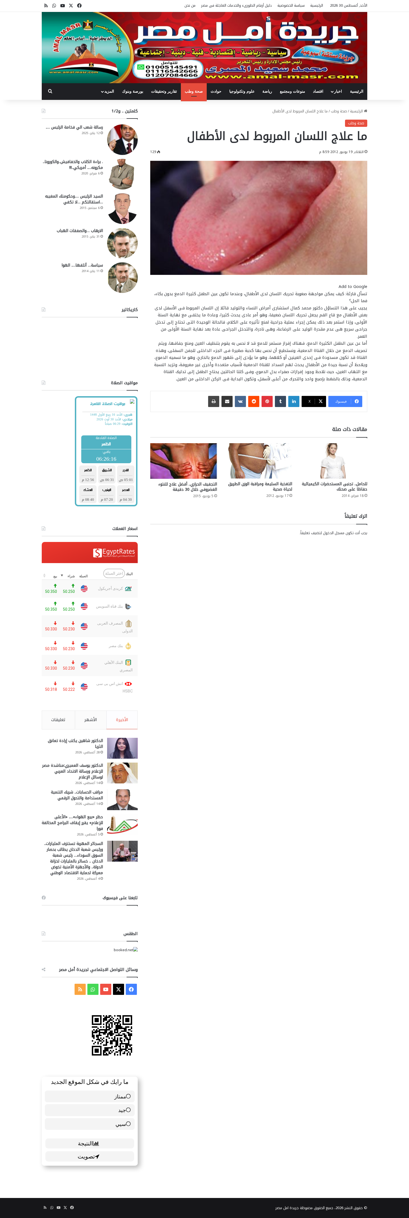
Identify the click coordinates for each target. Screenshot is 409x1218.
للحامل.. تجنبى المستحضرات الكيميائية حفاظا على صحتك (334, 486)
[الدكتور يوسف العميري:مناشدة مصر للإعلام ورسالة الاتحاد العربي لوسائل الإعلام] (122, 773)
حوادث (216, 91)
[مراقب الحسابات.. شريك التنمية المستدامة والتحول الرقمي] (122, 799)
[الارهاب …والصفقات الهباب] (122, 243)
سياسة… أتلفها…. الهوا (82, 265)
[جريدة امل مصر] (204, 47)
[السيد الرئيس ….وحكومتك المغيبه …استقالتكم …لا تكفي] (122, 208)
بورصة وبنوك (132, 91)
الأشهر (90, 720)
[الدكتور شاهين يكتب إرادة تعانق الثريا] (122, 748)
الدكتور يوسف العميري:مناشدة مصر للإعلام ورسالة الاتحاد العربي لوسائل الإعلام (72, 771)
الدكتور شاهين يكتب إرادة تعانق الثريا (75, 743)
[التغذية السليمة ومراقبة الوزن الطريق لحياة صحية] (258, 460)
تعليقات (58, 720)
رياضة (267, 91)
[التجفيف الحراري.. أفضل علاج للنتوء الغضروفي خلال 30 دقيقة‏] (183, 461)
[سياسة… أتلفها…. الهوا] (122, 277)
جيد (122, 1110)
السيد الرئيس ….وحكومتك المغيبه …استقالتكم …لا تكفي (74, 199)
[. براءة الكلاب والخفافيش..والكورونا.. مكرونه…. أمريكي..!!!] (122, 174)
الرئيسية (316, 5)
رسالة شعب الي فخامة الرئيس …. (74, 127)
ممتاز (120, 1096)
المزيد (109, 91)
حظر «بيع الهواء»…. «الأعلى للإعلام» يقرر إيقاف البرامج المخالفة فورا (72, 822)
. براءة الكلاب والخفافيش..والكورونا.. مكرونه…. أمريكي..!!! (73, 164)
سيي (120, 1124)
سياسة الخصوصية (291, 5)
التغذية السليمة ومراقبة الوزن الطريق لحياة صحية (260, 486)
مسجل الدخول (333, 532)
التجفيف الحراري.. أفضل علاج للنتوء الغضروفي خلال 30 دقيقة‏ (187, 486)
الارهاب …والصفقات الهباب (80, 231)
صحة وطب (194, 91)
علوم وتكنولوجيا (242, 91)
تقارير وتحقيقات (164, 91)
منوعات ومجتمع (292, 91)
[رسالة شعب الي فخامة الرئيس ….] (122, 139)
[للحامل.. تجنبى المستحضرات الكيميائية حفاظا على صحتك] (333, 460)
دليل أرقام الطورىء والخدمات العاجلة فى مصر (236, 5)
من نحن (190, 5)
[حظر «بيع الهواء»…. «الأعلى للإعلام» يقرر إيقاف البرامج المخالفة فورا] (122, 824)
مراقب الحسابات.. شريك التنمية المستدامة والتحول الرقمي (77, 795)
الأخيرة (122, 720)
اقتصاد (318, 91)
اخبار (338, 91)
